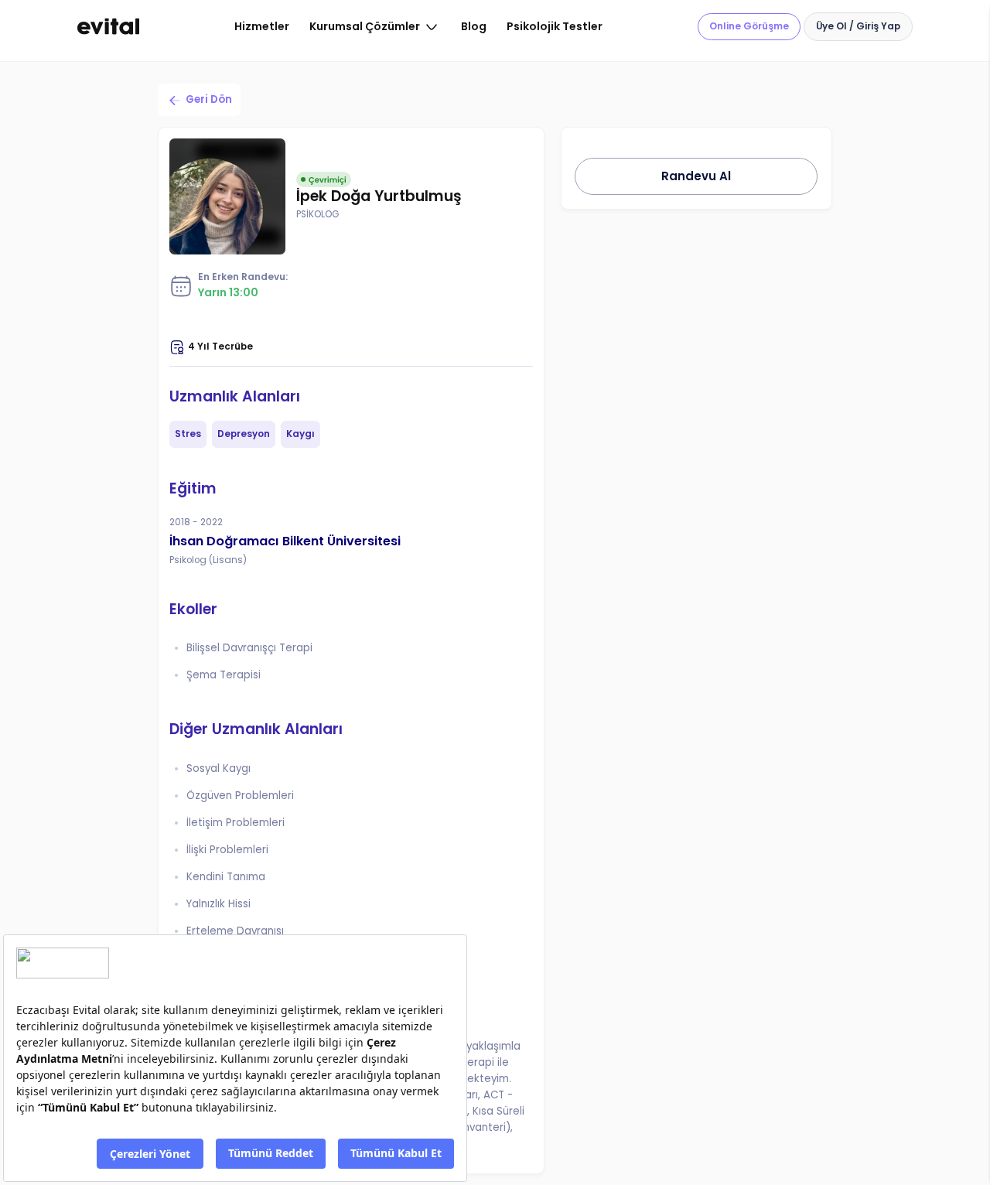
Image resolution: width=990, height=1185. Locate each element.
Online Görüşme (749, 26)
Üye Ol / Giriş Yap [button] (858, 26)
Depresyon (243, 434)
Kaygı (300, 434)
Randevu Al (696, 176)
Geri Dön (209, 99)
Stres (188, 434)
